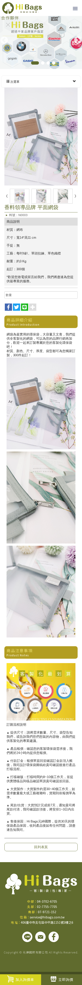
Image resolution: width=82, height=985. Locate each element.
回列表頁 (41, 847)
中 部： (32, 901)
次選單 (14, 81)
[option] (41, 41)
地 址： (16, 922)
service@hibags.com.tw (47, 917)
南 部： (33, 912)
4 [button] (53, 63)
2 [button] (42, 63)
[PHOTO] (41, 136)
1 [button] (35, 63)
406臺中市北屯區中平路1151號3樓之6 (47, 922)
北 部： (32, 906)
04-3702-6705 (47, 901)
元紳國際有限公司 (22, 8)
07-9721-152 (47, 912)
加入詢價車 (25, 979)
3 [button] (48, 63)
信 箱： (25, 917)
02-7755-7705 (47, 906)
